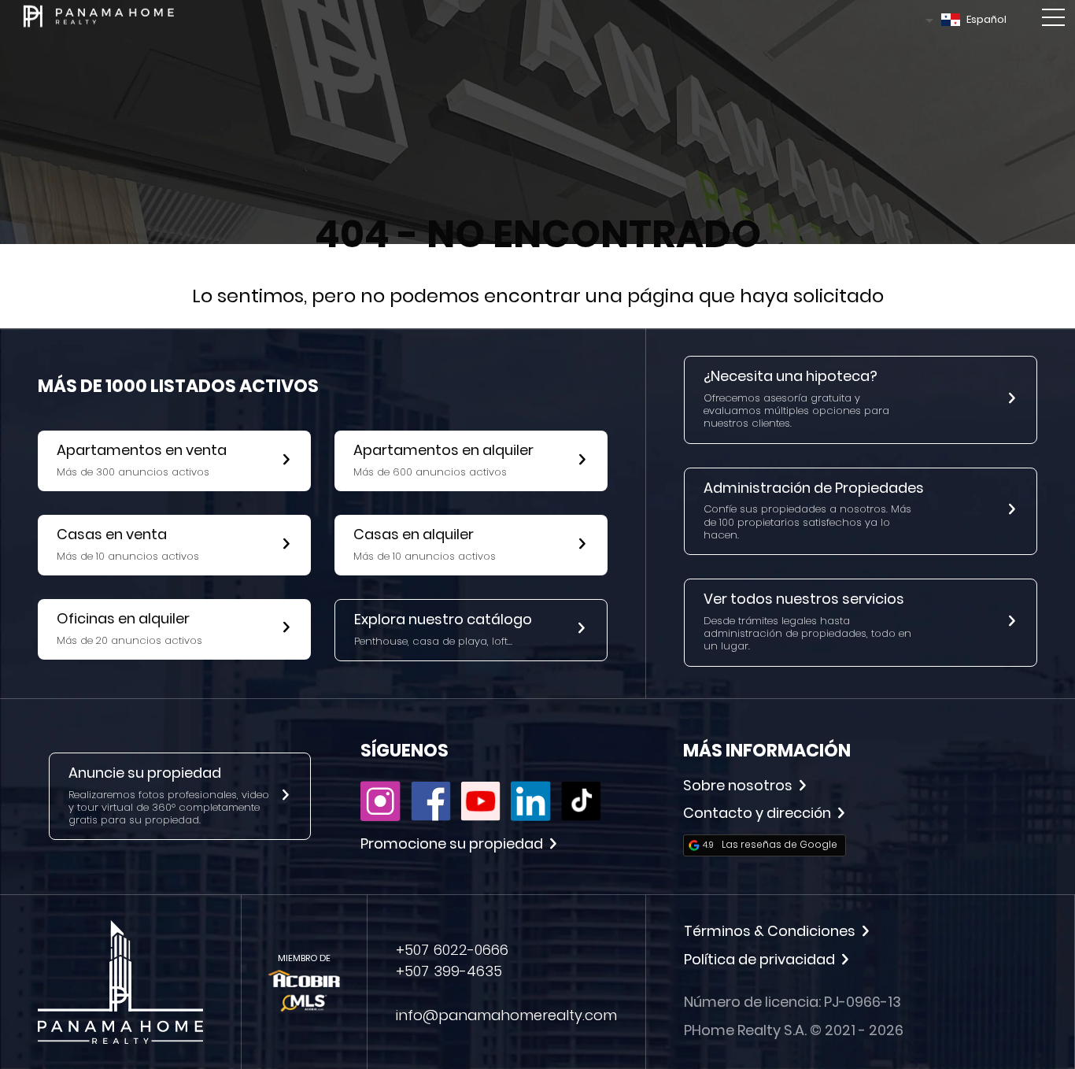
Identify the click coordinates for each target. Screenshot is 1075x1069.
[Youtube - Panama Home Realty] (480, 816)
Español (986, 19)
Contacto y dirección (757, 813)
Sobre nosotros (737, 785)
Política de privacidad (759, 959)
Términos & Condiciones (769, 931)
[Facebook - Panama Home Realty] (431, 816)
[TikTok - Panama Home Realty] (581, 816)
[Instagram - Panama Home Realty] (380, 816)
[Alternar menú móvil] (1053, 20)
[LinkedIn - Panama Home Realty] (531, 816)
